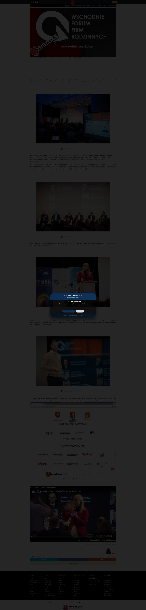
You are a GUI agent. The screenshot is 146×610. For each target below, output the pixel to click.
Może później (79, 311)
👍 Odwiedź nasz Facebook (69, 311)
